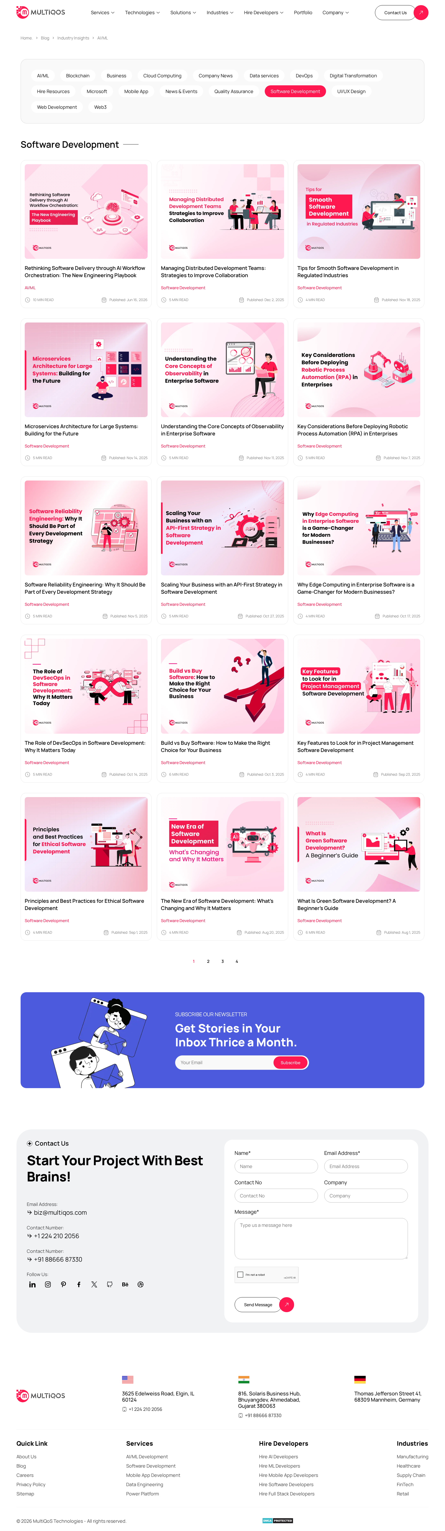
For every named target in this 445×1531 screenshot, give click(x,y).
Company (335, 1182)
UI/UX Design (351, 91)
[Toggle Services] (113, 13)
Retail (403, 1494)
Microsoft (97, 91)
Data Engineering (144, 1484)
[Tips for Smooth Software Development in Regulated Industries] (358, 211)
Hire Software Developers (286, 1484)
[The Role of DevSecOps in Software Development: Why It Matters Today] (86, 686)
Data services (264, 75)
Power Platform (142, 1494)
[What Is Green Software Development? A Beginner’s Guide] (358, 844)
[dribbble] (140, 1284)
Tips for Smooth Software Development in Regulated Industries (348, 271)
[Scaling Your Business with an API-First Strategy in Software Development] (222, 528)
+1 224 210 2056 (56, 1236)
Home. (27, 38)
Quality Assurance (234, 91)
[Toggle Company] (347, 13)
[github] (109, 1284)
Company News (216, 75)
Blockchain (78, 75)
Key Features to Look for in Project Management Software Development (355, 746)
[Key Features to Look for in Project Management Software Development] (358, 686)
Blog (45, 38)
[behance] (125, 1284)
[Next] (251, 961)
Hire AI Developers (278, 1456)
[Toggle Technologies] (158, 13)
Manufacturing (413, 1456)
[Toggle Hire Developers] (282, 13)
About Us (26, 1456)
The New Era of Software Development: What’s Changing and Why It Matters (217, 904)
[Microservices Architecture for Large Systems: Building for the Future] (86, 369)
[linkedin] (32, 1284)
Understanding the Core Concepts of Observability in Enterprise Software (222, 430)
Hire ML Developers (279, 1466)
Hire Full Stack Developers (286, 1494)
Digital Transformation (353, 75)
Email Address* (342, 1153)
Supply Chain (411, 1475)
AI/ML (102, 38)
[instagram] (48, 1284)
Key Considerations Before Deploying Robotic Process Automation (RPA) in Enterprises (352, 430)
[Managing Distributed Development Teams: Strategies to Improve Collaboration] (222, 211)
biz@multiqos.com (60, 1212)
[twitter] (94, 1284)
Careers (24, 1475)
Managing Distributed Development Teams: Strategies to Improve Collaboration (213, 271)
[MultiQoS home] (40, 12)
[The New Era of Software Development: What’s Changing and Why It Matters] (222, 844)
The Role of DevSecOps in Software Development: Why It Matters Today (85, 746)
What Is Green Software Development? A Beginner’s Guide (346, 904)
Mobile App (136, 91)
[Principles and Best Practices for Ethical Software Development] (86, 844)
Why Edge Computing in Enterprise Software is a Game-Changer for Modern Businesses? (355, 588)
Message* (247, 1212)
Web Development (57, 107)
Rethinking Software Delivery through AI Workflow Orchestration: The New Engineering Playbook (85, 271)
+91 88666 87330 (58, 1259)
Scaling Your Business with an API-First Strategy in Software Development (221, 588)
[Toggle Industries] (232, 13)
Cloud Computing (162, 75)
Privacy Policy (31, 1484)
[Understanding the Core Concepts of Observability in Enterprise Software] (222, 369)
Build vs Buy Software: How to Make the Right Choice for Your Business (215, 746)
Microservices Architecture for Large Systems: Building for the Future (82, 430)
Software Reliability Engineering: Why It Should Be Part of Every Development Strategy (85, 588)
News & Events (181, 91)
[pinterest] (63, 1284)
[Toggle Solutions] (194, 13)
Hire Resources (53, 91)
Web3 (100, 107)
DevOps (304, 75)
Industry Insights (73, 38)
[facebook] (78, 1284)
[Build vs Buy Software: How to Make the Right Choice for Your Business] (222, 686)
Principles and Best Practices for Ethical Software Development (84, 904)
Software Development (295, 91)
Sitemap (25, 1494)
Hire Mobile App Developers (288, 1475)
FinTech (405, 1484)
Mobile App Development (153, 1475)
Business (116, 75)
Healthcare (409, 1466)
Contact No (248, 1182)
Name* (243, 1153)
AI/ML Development (147, 1456)
